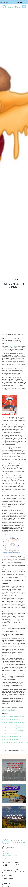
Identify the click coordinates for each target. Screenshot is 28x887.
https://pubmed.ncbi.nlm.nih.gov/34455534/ (13, 719)
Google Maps (5, 851)
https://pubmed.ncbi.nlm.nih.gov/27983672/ (13, 733)
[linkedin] (11, 858)
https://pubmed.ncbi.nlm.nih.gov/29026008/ (13, 730)
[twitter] (5, 858)
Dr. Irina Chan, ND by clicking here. (14, 709)
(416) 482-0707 (5, 853)
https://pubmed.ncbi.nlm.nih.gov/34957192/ (13, 725)
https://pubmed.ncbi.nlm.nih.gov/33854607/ (13, 722)
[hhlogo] (11, 5)
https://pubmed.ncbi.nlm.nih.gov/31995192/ (12, 728)
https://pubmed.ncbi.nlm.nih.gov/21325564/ (13, 739)
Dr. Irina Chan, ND (13, 346)
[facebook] (3, 858)
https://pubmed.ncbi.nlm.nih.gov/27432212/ (12, 736)
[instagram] (8, 858)
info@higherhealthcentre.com (9, 855)
